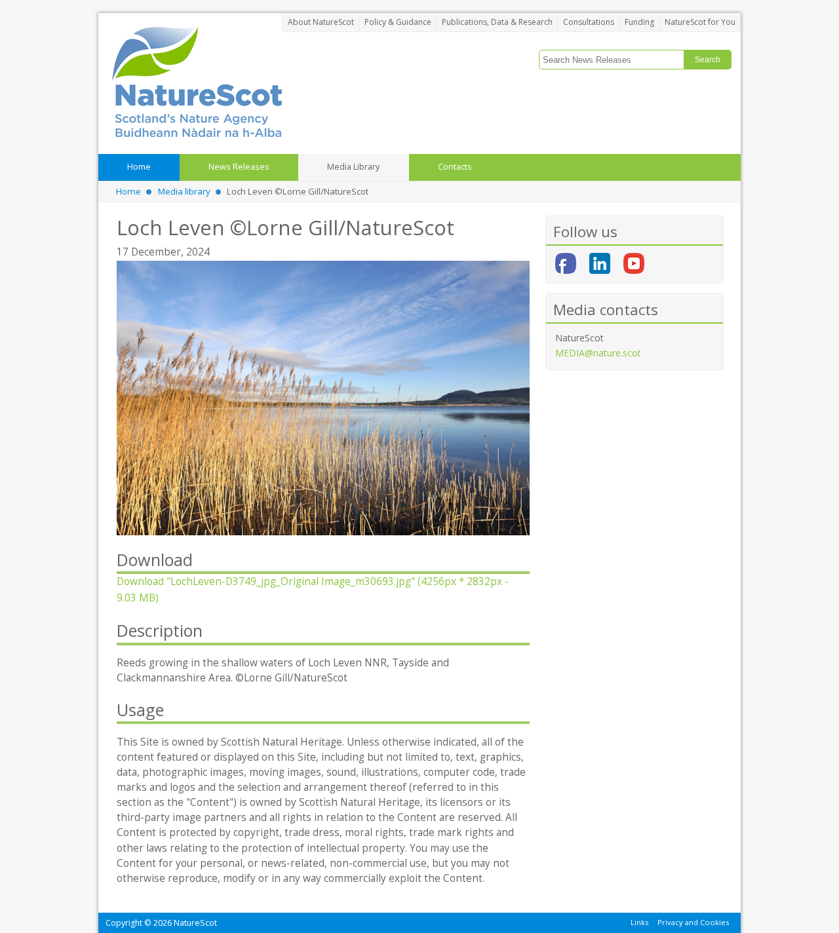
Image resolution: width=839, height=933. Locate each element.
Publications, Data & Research (497, 22)
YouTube (633, 263)
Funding (639, 22)
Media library (184, 191)
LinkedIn (599, 263)
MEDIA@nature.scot (598, 353)
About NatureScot (321, 22)
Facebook (565, 263)
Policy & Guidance (397, 22)
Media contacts (605, 309)
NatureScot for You (700, 22)
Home (128, 191)
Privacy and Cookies (693, 922)
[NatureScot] (196, 81)
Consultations (588, 22)
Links (639, 922)
